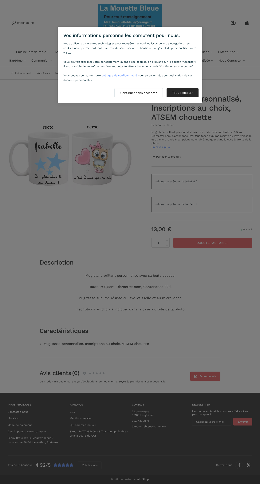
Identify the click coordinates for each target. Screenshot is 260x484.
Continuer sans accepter (138, 93)
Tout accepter (182, 93)
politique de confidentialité (119, 75)
